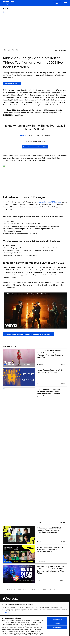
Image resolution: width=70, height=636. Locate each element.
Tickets (56, 3)
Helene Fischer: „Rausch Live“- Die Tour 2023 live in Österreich (50, 371)
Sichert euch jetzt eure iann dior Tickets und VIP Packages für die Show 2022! (27, 334)
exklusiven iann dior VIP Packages (49, 202)
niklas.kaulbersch (41, 561)
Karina (38, 384)
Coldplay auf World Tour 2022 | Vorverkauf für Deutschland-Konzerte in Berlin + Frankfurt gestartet (49, 392)
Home (4, 589)
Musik (8, 589)
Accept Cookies (57, 619)
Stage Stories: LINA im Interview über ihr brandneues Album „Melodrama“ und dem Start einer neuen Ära (50, 354)
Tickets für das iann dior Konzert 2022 (34, 147)
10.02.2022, (24, 135)
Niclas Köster (40, 364)
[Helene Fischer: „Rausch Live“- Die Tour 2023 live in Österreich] (19, 377)
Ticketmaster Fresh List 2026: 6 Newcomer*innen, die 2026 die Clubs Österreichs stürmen (49, 530)
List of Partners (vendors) (9, 613)
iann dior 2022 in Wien (11, 83)
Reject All (57, 623)
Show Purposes (57, 627)
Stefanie (57, 50)
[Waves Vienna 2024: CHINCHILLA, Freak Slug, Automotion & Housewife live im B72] (19, 554)
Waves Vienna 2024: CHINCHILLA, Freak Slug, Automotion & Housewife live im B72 (50, 549)
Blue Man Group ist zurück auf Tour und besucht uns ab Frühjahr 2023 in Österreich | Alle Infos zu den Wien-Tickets (51, 570)
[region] (34, 619)
